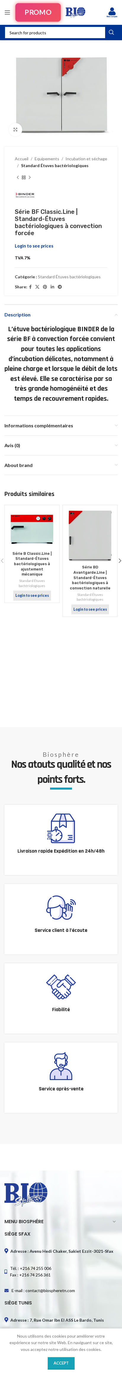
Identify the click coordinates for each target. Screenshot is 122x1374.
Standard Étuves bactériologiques (55, 165)
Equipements (47, 158)
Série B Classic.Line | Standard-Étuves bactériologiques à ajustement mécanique (32, 564)
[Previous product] (18, 178)
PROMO (38, 12)
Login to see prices (34, 245)
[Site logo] (75, 11)
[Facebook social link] (30, 287)
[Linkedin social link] (52, 287)
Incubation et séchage (86, 158)
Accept (61, 1363)
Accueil (21, 158)
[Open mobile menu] (7, 12)
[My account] (112, 12)
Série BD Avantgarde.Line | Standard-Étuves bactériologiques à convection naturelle (90, 577)
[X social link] (37, 287)
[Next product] (30, 178)
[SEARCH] (111, 32)
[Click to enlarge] (15, 129)
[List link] (61, 1271)
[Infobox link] (61, 840)
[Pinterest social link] (45, 287)
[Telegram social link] (60, 287)
